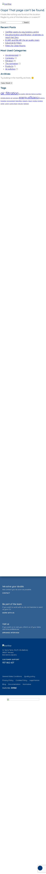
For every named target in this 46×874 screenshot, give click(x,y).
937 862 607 (8, 662)
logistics (35, 101)
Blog (4, 684)
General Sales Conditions (12, 676)
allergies (28, 94)
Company (9, 58)
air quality (22, 94)
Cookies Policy (21, 680)
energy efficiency (29, 97)
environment (11, 101)
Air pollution (10, 69)
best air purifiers (36, 94)
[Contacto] (40, 868)
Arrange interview (10, 633)
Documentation (14, 684)
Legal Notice (34, 680)
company (16, 98)
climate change (5, 98)
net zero (20, 103)
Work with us (8, 613)
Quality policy (29, 676)
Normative (27, 684)
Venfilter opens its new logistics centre (22, 32)
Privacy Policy (7, 680)
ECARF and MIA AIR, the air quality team (22, 40)
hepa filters (18, 101)
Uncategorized (11, 55)
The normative (11, 63)
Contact (6, 593)
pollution (26, 103)
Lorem (7, 103)
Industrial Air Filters (13, 43)
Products (9, 66)
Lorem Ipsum (13, 103)
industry (25, 101)
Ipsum (30, 101)
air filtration (10, 93)
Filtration (9, 61)
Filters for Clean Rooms (15, 45)
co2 (11, 98)
